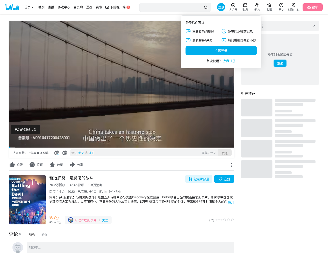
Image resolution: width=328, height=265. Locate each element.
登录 (81, 153)
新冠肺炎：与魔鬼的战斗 (71, 178)
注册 (91, 153)
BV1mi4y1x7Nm (110, 191)
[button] (16, 142)
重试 (280, 63)
